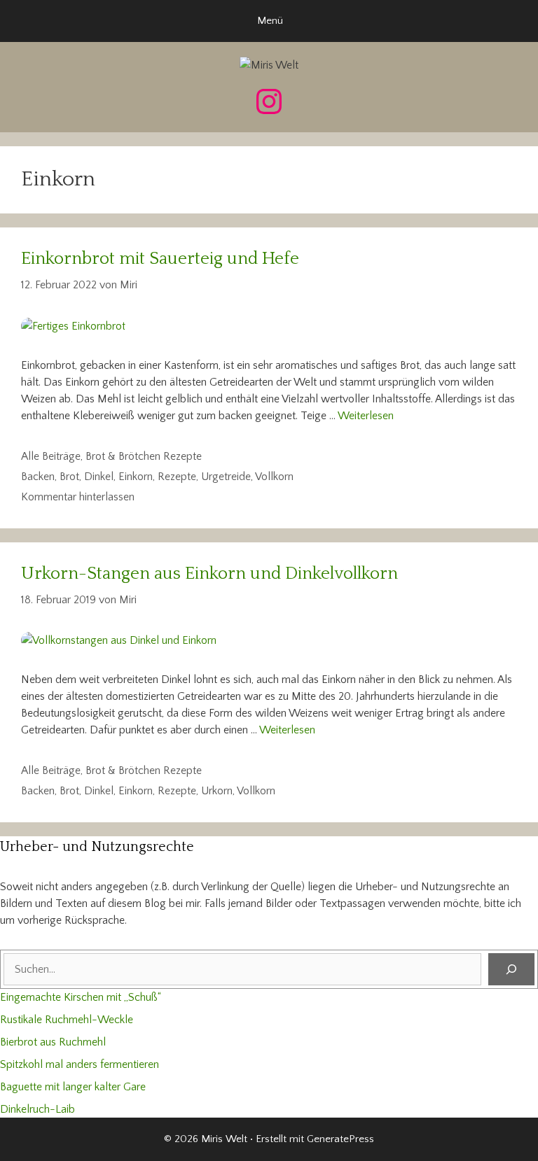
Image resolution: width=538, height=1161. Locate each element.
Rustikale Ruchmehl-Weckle (66, 1019)
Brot (69, 476)
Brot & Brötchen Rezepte (143, 456)
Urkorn (217, 790)
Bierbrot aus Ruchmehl (53, 1042)
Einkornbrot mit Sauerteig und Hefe (160, 259)
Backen (38, 476)
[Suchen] (511, 969)
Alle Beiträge (51, 456)
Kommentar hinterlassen (77, 497)
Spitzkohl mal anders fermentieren (79, 1064)
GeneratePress (340, 1139)
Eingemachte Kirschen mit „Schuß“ (80, 997)
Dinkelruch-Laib (37, 1109)
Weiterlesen (366, 415)
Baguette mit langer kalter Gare (73, 1087)
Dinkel (98, 476)
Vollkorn (274, 476)
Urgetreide (226, 476)
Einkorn (135, 476)
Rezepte (177, 476)
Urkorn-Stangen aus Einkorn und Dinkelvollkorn (209, 574)
